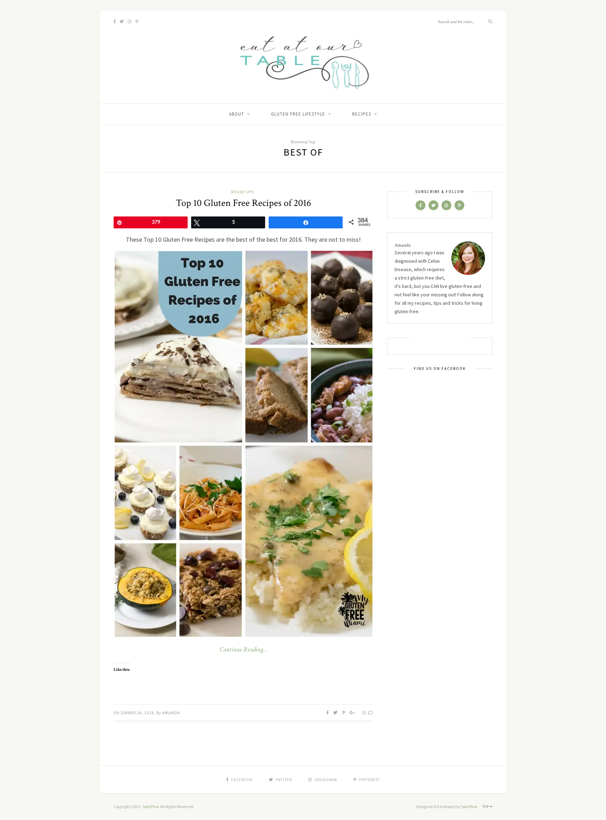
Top (486, 806)
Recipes (361, 114)
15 (364, 713)
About (236, 114)
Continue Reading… (243, 650)
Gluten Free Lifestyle (298, 114)
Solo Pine (151, 806)
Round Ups (242, 192)
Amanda (171, 712)
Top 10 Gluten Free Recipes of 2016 (243, 203)
